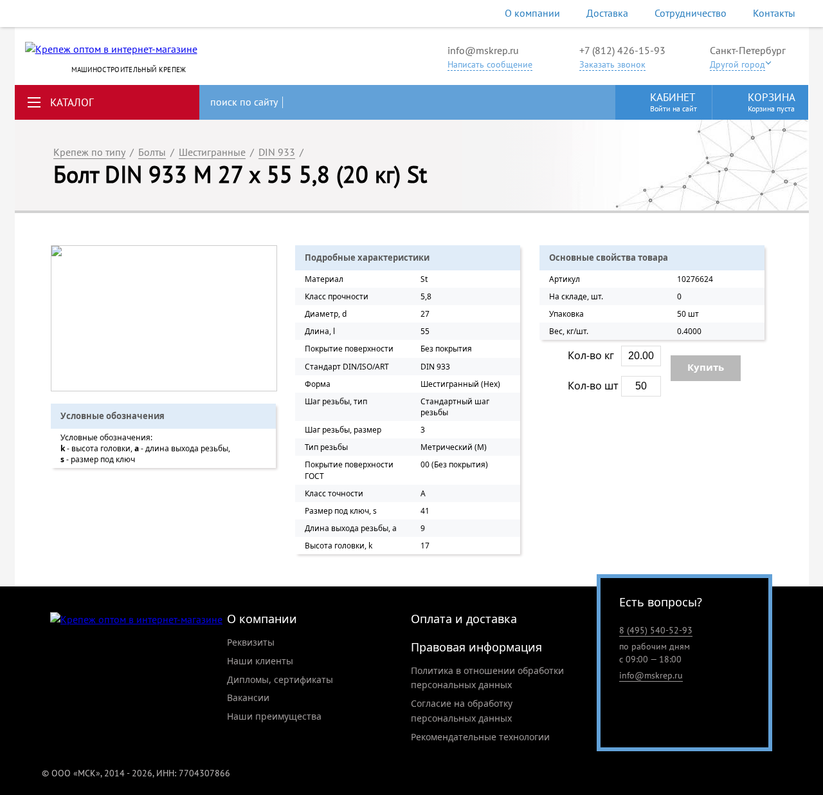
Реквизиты (251, 642)
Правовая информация (476, 647)
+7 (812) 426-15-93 (622, 50)
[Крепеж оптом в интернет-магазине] (136, 619)
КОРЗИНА (771, 101)
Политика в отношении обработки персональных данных (487, 677)
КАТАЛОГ (72, 102)
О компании (532, 12)
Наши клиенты (260, 661)
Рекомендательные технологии (480, 737)
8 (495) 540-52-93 (655, 630)
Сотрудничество (691, 12)
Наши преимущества (274, 716)
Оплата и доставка (464, 618)
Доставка (607, 12)
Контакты (774, 12)
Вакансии (248, 697)
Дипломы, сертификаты (280, 679)
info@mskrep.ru (483, 50)
